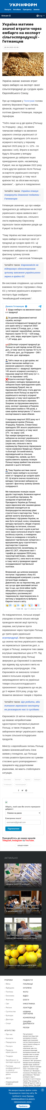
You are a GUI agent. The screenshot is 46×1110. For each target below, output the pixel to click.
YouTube (29, 840)
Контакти (9, 1038)
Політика (9, 992)
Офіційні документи (28, 1023)
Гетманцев (8, 785)
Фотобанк (17, 9)
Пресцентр (27, 9)
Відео (25, 996)
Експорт (18, 780)
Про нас (9, 1034)
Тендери (9, 1056)
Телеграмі (29, 101)
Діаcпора (9, 1019)
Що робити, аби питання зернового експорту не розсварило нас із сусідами (22, 706)
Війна (8, 984)
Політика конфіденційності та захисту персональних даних (13, 1070)
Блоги (26, 1000)
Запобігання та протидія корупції (13, 1061)
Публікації (28, 984)
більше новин (23, 845)
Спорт (8, 1023)
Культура (9, 1015)
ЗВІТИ (8, 1078)
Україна (27, 780)
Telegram (6, 840)
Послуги (7, 9)
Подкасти (28, 980)
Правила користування (11, 1051)
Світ (7, 1004)
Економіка (7, 780)
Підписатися (13, 829)
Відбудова (10, 988)
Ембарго (37, 780)
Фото (25, 992)
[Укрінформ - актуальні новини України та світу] (23, 4)
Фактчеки (9, 1000)
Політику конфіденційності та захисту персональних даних (23, 1099)
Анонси (36, 9)
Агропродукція (20, 785)
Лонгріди (27, 1008)
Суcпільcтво (11, 1011)
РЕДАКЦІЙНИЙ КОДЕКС (12, 1083)
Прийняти (23, 1106)
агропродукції (10, 638)
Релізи (26, 1028)
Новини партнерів (28, 1013)
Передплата (11, 1042)
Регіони (9, 1008)
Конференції (29, 1018)
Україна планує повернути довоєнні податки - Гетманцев (22, 195)
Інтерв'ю (27, 988)
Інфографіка (29, 1004)
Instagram (17, 840)
